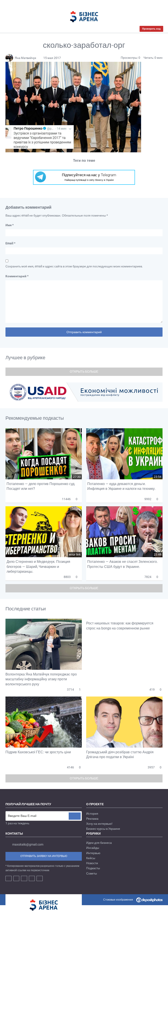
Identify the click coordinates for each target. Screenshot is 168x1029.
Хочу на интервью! (99, 823)
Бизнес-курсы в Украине (103, 828)
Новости (92, 863)
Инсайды (92, 848)
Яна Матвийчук (25, 58)
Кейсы (90, 858)
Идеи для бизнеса (99, 842)
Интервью (93, 853)
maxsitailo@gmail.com (27, 844)
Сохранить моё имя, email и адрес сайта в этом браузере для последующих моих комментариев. (74, 266)
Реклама (92, 818)
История (92, 813)
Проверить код (151, 28)
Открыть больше (84, 371)
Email (10, 243)
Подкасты (93, 868)
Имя (9, 225)
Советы (91, 873)
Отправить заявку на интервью (43, 856)
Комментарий (16, 276)
